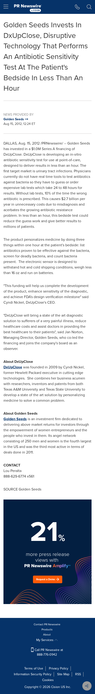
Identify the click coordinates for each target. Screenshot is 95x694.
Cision (55, 687)
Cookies (48, 680)
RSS (78, 674)
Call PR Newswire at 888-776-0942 (48, 652)
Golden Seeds (15, 419)
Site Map (63, 674)
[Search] (89, 7)
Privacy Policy (58, 668)
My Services (45, 640)
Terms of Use (33, 668)
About (47, 634)
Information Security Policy (32, 674)
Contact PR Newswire (47, 624)
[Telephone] (77, 7)
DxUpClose (12, 367)
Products (47, 629)
